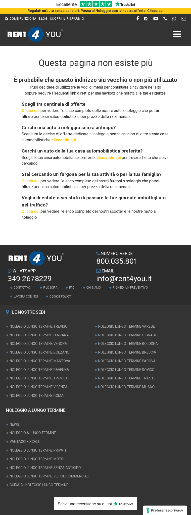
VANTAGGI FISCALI (24, 442)
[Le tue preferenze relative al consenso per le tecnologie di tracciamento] (165, 510)
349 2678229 (30, 278)
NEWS (14, 424)
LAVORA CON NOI (26, 296)
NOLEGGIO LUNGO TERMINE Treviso (39, 326)
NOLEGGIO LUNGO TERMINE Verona (38, 344)
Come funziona (22, 18)
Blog (43, 18)
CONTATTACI (23, 287)
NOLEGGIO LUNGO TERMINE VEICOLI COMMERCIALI (49, 476)
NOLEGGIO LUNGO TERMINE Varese (126, 326)
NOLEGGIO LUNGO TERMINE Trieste (127, 378)
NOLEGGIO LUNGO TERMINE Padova (127, 361)
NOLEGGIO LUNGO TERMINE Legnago (127, 335)
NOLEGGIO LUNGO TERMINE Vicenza (39, 387)
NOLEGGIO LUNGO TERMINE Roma (37, 396)
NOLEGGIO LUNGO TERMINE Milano (126, 387)
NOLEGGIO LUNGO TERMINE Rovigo (126, 370)
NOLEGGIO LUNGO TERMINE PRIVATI (38, 450)
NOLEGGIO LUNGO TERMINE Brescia (127, 352)
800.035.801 (117, 261)
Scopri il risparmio (67, 18)
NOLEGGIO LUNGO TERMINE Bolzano (39, 352)
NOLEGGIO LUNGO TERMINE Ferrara (39, 335)
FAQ (72, 287)
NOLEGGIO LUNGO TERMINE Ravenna (39, 370)
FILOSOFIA (50, 287)
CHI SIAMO (93, 287)
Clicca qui (31, 110)
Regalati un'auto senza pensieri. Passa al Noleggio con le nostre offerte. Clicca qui (96, 11)
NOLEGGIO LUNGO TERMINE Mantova (40, 361)
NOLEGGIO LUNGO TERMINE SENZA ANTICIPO (45, 468)
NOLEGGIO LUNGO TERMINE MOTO (37, 459)
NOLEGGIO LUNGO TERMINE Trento (38, 378)
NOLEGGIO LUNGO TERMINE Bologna (128, 344)
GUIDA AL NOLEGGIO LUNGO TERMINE (39, 485)
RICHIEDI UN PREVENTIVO (130, 287)
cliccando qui (63, 140)
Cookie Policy (60, 296)
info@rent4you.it (124, 278)
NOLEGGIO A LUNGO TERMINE (33, 433)
